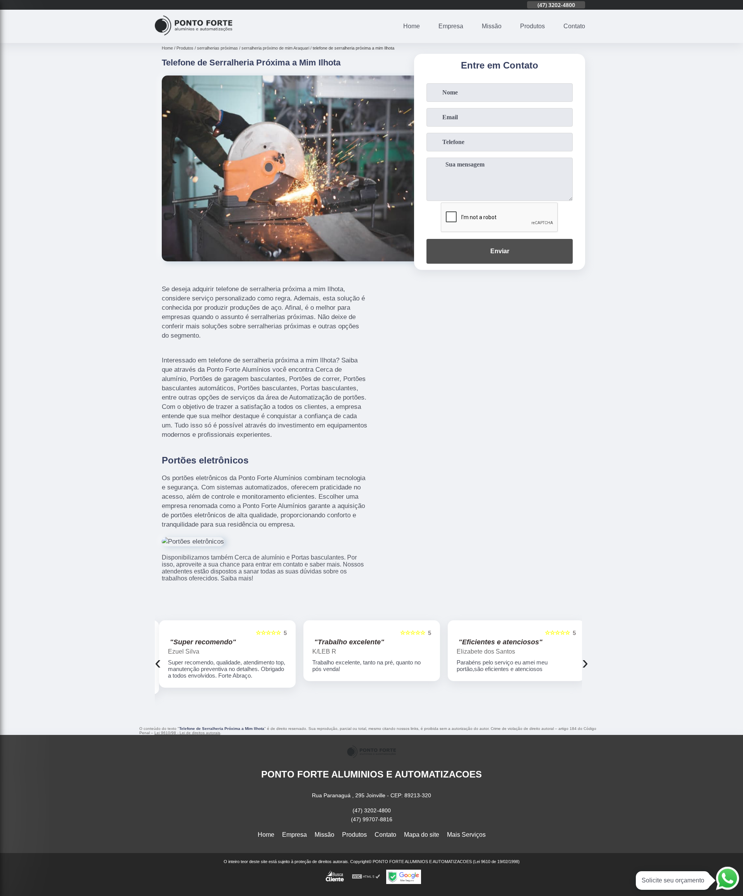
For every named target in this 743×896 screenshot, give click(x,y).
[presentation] (158, 662)
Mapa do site (421, 834)
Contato (574, 26)
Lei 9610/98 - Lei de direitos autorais (187, 733)
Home (411, 26)
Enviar (499, 251)
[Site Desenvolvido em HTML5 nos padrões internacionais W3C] (366, 877)
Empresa (450, 26)
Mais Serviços (466, 834)
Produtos (532, 26)
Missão (492, 26)
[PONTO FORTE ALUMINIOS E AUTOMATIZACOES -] (193, 38)
